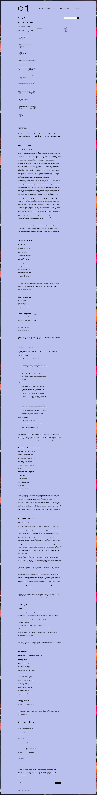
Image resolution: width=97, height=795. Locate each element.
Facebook (65, 26)
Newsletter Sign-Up (67, 31)
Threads (65, 29)
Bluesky (65, 27)
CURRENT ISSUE (47, 8)
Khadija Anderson (26, 518)
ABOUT (40, 8)
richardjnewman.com (27, 510)
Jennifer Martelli (25, 348)
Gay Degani (23, 604)
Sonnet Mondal (24, 145)
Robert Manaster (25, 22)
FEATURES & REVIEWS (62, 8)
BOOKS (72, 8)
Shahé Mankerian (25, 240)
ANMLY (19, 790)
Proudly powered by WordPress (25, 790)
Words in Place (36, 643)
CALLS (68, 8)
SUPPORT (77, 8)
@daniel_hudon (24, 714)
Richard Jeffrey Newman (29, 448)
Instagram (65, 28)
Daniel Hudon (24, 651)
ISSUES (54, 8)
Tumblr (65, 30)
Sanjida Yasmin (24, 297)
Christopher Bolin (26, 722)
